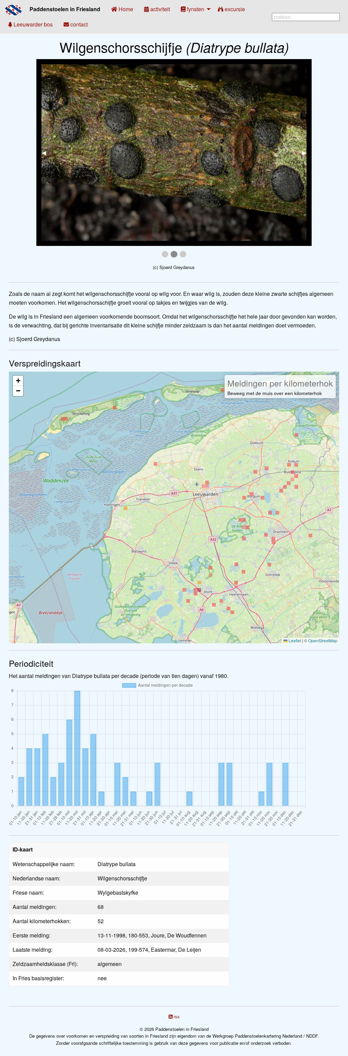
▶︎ (307, 152)
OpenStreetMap (322, 640)
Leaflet (294, 640)
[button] (18, 381)
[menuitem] (122, 9)
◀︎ (46, 152)
